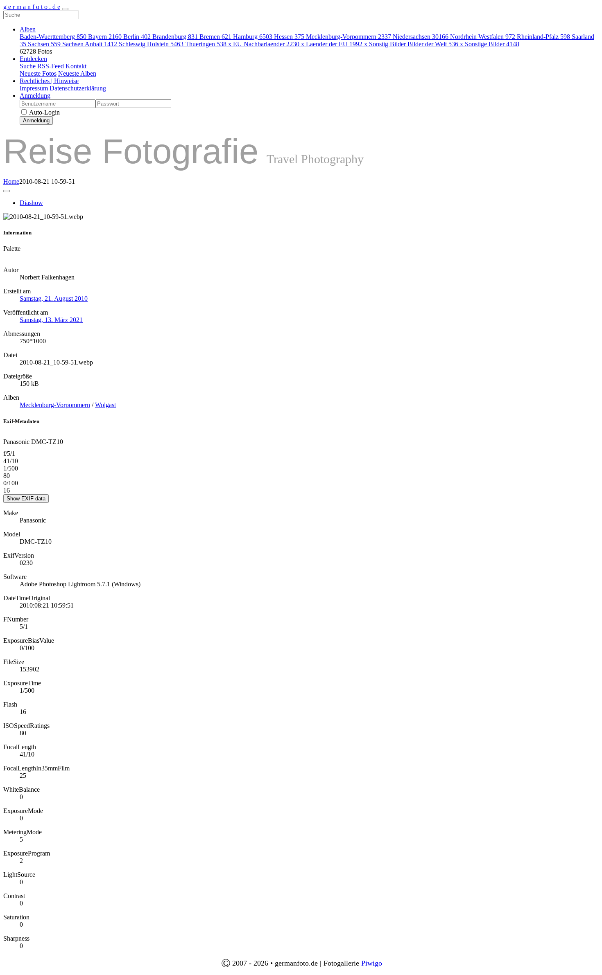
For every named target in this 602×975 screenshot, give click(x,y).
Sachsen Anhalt (89, 44)
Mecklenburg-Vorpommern (348, 36)
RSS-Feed (51, 66)
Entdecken (33, 58)
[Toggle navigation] (65, 9)
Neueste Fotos (38, 73)
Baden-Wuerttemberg (53, 36)
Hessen (289, 36)
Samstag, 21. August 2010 (54, 298)
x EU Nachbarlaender (263, 44)
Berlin (137, 36)
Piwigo (371, 963)
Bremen (215, 36)
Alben (28, 29)
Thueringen (205, 44)
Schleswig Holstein (151, 44)
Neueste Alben (77, 73)
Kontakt (76, 66)
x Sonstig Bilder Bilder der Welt (411, 44)
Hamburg (252, 36)
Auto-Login (44, 112)
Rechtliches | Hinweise (49, 80)
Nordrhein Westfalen (482, 36)
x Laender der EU (331, 44)
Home (11, 181)
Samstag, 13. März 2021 (51, 319)
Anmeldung (35, 95)
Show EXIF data (26, 498)
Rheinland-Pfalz (543, 36)
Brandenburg (175, 36)
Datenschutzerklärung (78, 88)
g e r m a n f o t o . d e (31, 6)
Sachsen (44, 44)
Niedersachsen (420, 36)
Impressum (34, 88)
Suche (28, 66)
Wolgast (105, 404)
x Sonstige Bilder (489, 44)
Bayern (105, 36)
